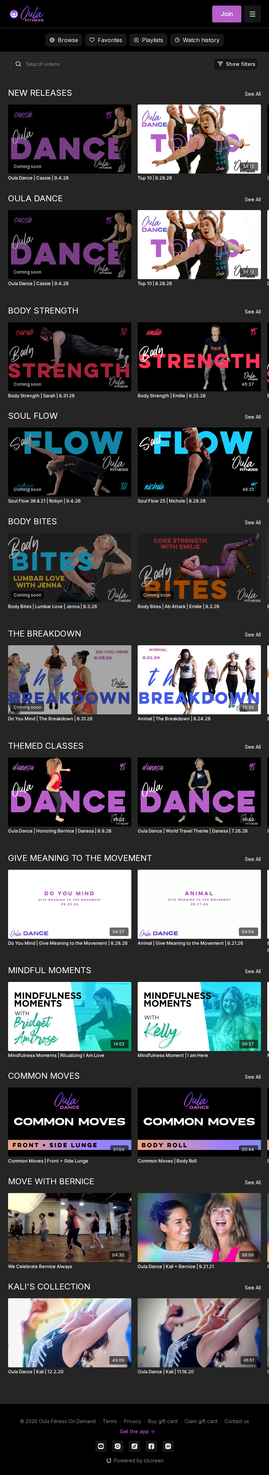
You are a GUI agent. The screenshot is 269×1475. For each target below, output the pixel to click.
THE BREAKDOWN (44, 633)
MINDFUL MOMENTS (49, 970)
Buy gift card (163, 1421)
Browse (68, 39)
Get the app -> (137, 1431)
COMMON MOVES (44, 1076)
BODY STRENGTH (43, 310)
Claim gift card (201, 1421)
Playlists (152, 39)
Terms (110, 1421)
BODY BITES (32, 521)
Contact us (237, 1421)
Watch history (201, 39)
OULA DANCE (35, 198)
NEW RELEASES (40, 93)
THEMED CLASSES (46, 746)
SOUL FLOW (33, 416)
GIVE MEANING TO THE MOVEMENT (80, 858)
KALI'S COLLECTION (49, 1286)
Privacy (132, 1421)
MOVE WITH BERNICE (51, 1181)
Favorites (110, 39)
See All (253, 94)
